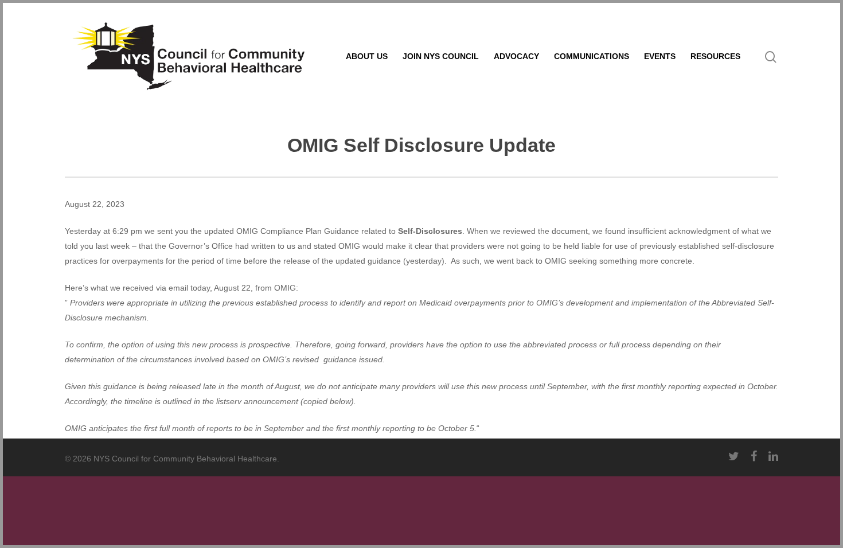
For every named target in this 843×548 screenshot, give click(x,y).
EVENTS (660, 56)
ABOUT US (367, 56)
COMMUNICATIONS (591, 56)
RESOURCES (715, 56)
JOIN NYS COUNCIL (441, 56)
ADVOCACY (516, 56)
